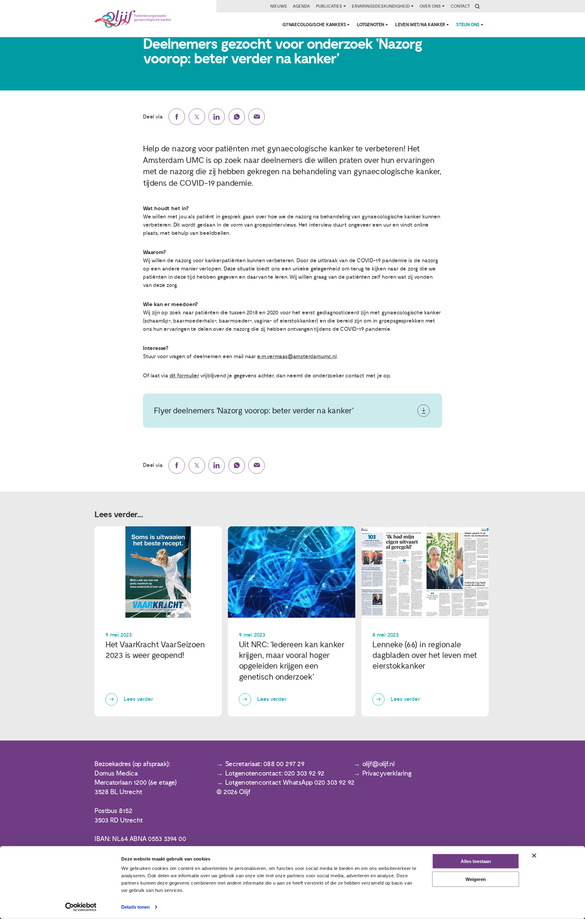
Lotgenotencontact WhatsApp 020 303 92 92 (290, 783)
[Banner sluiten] (534, 856)
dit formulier (184, 376)
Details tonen (135, 907)
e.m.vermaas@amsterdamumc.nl (297, 356)
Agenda (301, 6)
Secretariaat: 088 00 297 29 (265, 764)
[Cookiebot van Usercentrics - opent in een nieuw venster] (81, 907)
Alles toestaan (476, 861)
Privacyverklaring (387, 773)
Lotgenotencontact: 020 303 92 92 (274, 773)
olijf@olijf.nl (378, 764)
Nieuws (278, 6)
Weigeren (476, 879)
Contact (460, 6)
